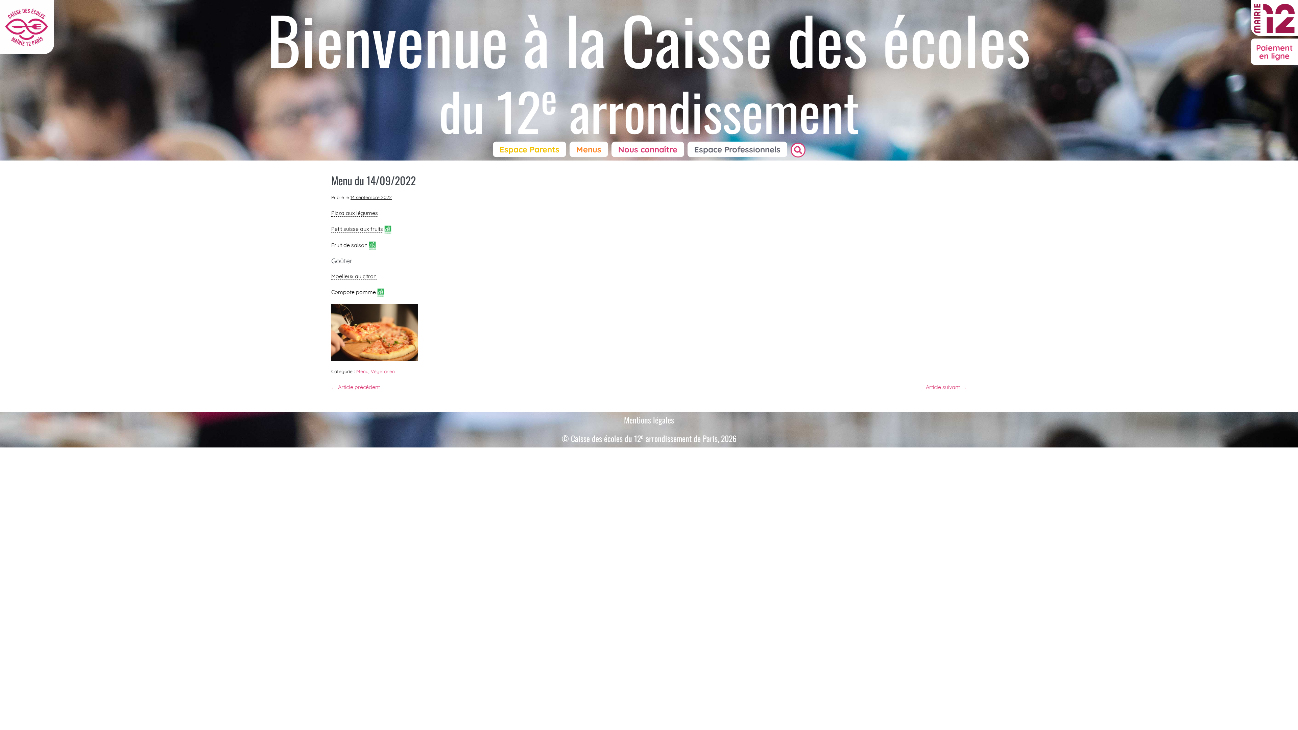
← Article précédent (355, 387)
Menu (362, 371)
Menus (588, 149)
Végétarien (383, 371)
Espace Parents (529, 149)
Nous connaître (647, 149)
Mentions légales (649, 420)
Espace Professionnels (737, 149)
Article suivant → (946, 387)
